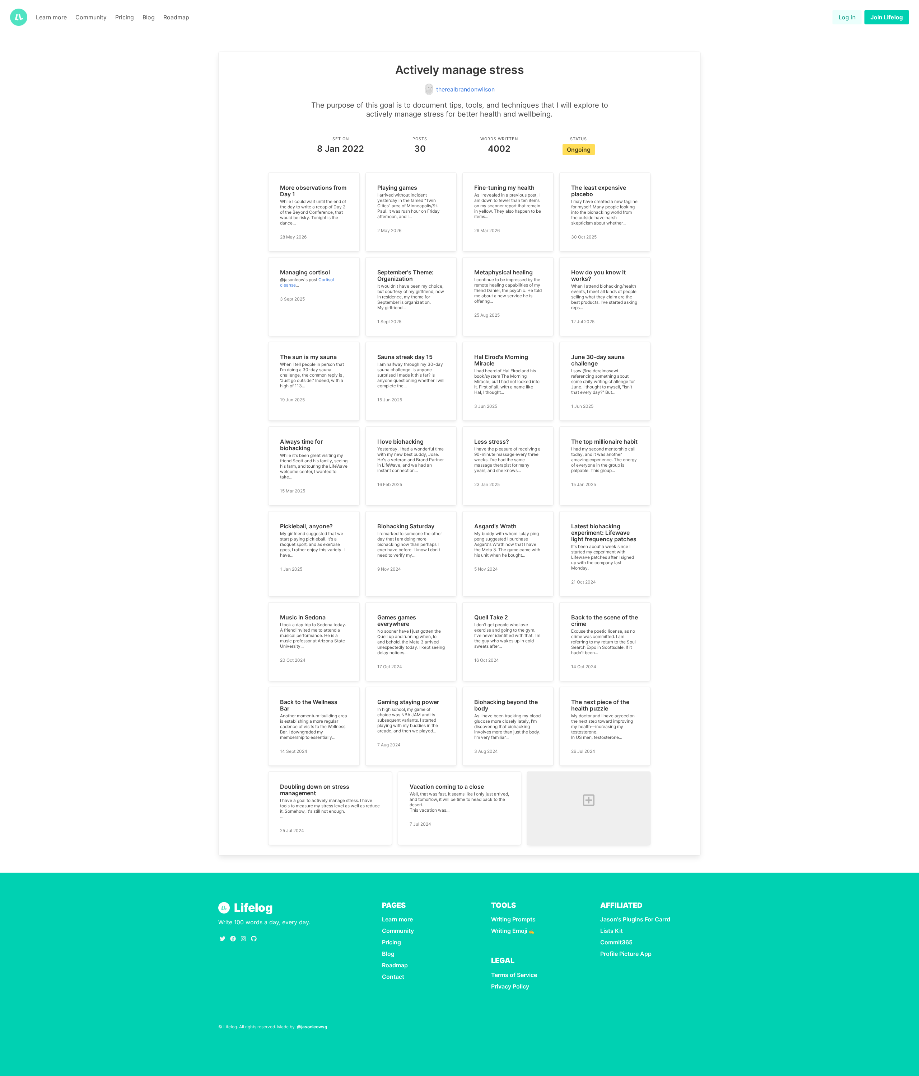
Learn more (51, 17)
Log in (847, 17)
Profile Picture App (626, 953)
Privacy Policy (510, 986)
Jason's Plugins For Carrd (635, 919)
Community (91, 17)
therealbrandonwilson (465, 89)
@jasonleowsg (312, 1026)
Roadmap (176, 17)
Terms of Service (514, 974)
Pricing (124, 17)
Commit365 (616, 942)
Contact (393, 976)
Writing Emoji (512, 930)
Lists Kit (611, 930)
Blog (149, 17)
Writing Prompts (513, 919)
